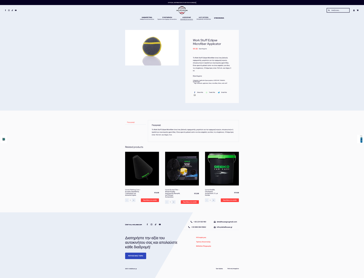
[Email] (195, 95)
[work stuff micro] (152, 47)
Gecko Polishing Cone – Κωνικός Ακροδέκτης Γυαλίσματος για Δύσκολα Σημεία (133, 192)
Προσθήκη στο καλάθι (150, 200)
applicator (205, 83)
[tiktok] (12, 10)
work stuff (224, 83)
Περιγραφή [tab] (131, 122)
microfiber (214, 83)
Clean (210, 83)
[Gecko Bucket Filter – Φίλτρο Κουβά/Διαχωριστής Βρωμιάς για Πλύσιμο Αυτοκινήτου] (182, 169)
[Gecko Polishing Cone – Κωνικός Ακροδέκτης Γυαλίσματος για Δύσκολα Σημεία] (142, 169)
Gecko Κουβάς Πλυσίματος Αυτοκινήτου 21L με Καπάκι (211, 192)
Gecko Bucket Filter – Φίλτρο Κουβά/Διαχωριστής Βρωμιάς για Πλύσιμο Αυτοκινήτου (172, 193)
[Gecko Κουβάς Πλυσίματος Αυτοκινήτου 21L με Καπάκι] (222, 169)
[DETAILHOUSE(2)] (182, 7)
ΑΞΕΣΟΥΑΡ (216, 80)
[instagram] (9, 10)
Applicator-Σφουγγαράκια (206, 80)
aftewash (199, 83)
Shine (219, 83)
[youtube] (15, 10)
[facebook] (5, 10)
